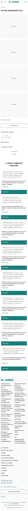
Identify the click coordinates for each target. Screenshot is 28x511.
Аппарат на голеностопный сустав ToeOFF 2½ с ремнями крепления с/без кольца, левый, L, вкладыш (14, 183)
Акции (2, 473)
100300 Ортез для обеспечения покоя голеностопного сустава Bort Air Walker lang (14, 208)
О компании (4, 447)
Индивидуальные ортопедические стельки (19, 400)
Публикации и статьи (7, 465)
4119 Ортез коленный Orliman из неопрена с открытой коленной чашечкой (14, 358)
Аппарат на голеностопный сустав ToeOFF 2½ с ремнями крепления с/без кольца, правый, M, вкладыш (14, 284)
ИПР (16, 437)
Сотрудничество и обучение (9, 460)
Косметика (18, 419)
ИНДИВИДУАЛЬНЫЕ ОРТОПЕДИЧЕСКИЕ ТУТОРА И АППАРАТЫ (20, 441)
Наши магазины (5, 455)
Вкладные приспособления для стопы (20, 415)
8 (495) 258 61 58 (6, 481)
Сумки (16, 434)
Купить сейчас (14, 125)
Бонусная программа (7, 458)
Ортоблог (4, 470)
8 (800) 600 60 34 (7, 483)
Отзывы (3, 453)
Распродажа (4, 475)
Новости (3, 468)
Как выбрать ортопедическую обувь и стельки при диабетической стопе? (7, 393)
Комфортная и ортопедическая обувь (6, 385)
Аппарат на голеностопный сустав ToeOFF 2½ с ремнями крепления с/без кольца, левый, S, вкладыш (14, 258)
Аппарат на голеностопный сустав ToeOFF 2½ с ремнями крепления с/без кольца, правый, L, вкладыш (14, 334)
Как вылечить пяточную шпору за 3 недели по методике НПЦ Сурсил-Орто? (7, 426)
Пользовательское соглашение (14, 507)
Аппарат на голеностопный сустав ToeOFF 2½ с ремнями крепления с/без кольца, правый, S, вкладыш (14, 309)
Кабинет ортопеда (6, 463)
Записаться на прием (14, 491)
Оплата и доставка (6, 146)
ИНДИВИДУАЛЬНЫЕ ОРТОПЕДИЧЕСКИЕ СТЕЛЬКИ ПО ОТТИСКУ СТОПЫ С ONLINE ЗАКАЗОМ (7, 408)
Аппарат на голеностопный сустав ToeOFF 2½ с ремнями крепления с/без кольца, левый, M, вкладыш (14, 233)
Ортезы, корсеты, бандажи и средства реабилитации (21, 395)
